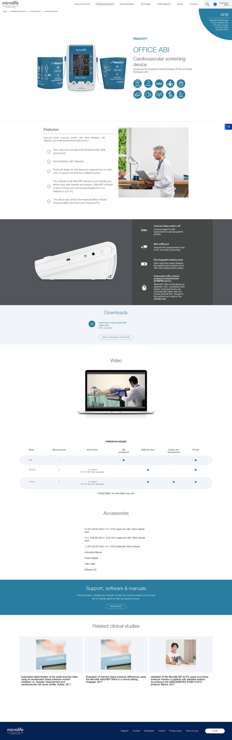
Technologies (146, 4)
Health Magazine (163, 4)
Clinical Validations (127, 4)
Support (180, 4)
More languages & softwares (116, 337)
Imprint (162, 731)
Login (215, 731)
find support (116, 606)
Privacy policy (175, 731)
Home (5, 11)
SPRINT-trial (160, 299)
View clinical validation (51, 663)
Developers (149, 731)
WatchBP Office (35, 11)
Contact (136, 731)
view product (180, 663)
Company (194, 4)
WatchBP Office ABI (51, 11)
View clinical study (116, 662)
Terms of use (192, 731)
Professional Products (104, 4)
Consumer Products (82, 4)
